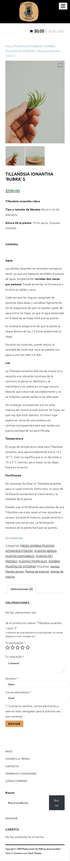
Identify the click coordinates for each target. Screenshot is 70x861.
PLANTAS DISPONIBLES (28, 46)
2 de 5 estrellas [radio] (12, 647)
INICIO (8, 751)
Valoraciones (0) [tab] (21, 589)
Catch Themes (34, 853)
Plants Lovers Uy (30, 848)
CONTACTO (12, 766)
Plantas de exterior (37, 571)
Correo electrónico (18, 692)
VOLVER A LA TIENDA (17, 758)
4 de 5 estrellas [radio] (22, 647)
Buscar (10, 792)
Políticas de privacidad (49, 848)
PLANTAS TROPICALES (33, 561)
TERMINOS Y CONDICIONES (20, 773)
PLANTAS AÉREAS (45, 551)
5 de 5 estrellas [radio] (27, 647)
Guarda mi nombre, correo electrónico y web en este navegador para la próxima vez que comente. (32, 711)
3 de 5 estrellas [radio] (17, 647)
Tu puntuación (15, 643)
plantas (54, 566)
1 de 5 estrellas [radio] (7, 647)
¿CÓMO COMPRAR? (16, 781)
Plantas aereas (14, 571)
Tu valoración (14, 656)
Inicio (8, 46)
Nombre (11, 678)
